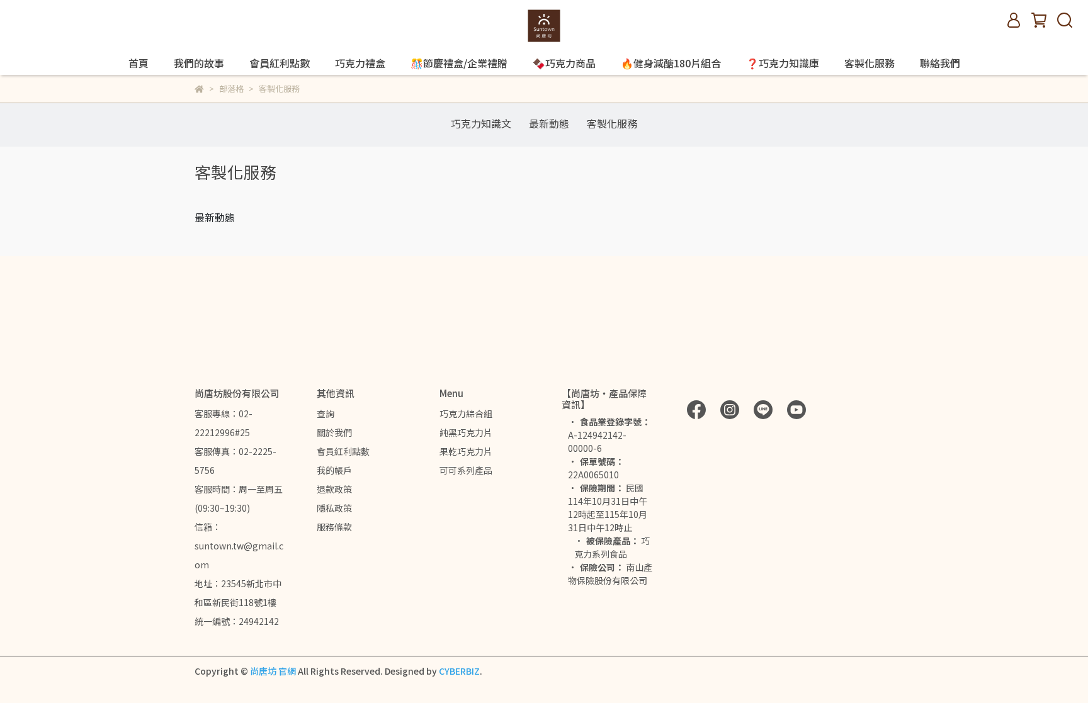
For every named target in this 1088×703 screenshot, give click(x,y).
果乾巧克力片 (465, 451)
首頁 (138, 63)
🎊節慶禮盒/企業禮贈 (459, 63)
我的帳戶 (334, 470)
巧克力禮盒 (360, 63)
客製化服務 (869, 63)
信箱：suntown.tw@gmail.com (239, 545)
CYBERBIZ (459, 671)
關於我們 (334, 432)
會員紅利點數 (279, 63)
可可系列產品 (465, 470)
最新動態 (549, 123)
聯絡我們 (940, 63)
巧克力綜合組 (465, 413)
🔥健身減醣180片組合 (671, 63)
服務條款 (334, 526)
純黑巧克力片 (465, 432)
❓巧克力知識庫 (782, 63)
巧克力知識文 (481, 123)
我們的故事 (199, 63)
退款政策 (334, 489)
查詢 (325, 413)
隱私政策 (334, 508)
